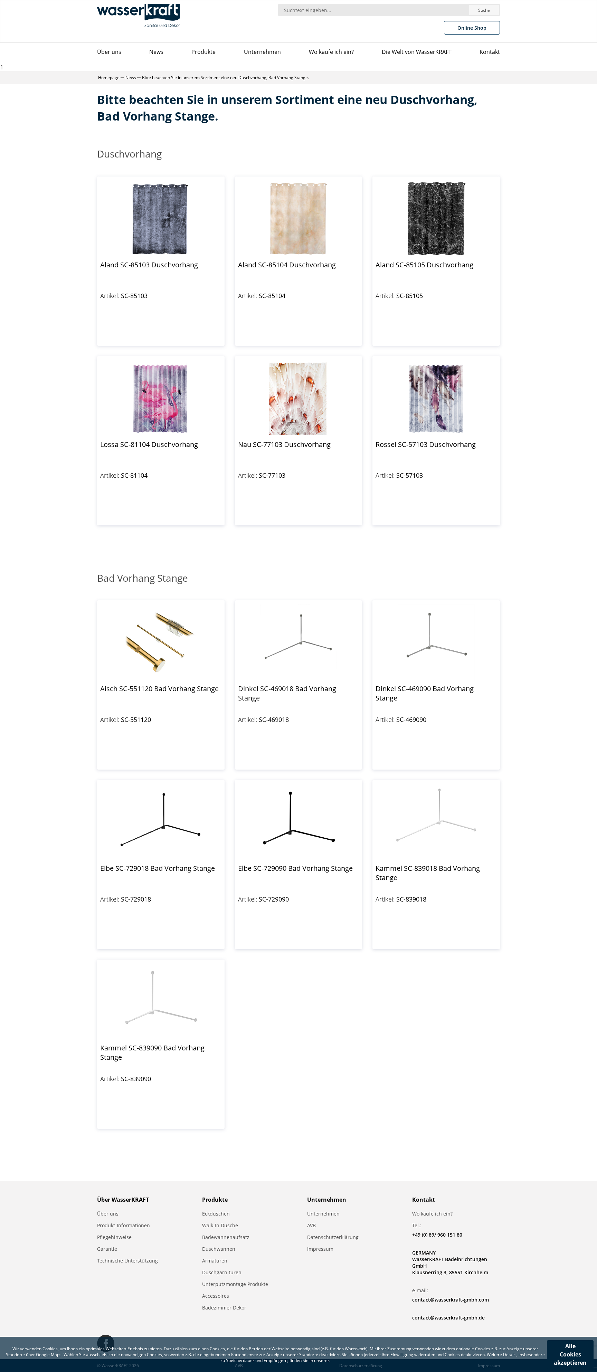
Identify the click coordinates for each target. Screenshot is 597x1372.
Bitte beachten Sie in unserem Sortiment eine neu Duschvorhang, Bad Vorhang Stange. (225, 77)
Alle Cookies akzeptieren (570, 1354)
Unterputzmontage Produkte (235, 1284)
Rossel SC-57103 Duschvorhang (426, 444)
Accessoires (215, 1296)
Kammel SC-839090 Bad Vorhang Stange (152, 1052)
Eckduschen (216, 1213)
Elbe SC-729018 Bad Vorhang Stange (157, 868)
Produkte (203, 52)
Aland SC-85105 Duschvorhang (424, 264)
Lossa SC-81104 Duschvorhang (149, 444)
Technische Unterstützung (127, 1260)
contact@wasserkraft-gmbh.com (450, 1299)
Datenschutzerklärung (333, 1237)
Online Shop (471, 28)
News (156, 52)
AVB (311, 1225)
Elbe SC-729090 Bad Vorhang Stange (295, 868)
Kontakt (490, 52)
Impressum (320, 1249)
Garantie (107, 1249)
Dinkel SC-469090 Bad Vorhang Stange (425, 693)
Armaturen (214, 1260)
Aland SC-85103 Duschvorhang (149, 264)
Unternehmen (262, 52)
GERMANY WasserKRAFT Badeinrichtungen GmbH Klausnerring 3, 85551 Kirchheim (450, 1262)
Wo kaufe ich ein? (331, 52)
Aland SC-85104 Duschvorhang (287, 264)
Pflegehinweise (114, 1237)
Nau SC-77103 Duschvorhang (284, 444)
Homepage (109, 78)
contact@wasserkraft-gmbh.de (448, 1317)
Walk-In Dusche (220, 1225)
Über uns (109, 52)
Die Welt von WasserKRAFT (417, 52)
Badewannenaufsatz (225, 1237)
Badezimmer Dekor (224, 1307)
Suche (484, 10)
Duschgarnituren (221, 1272)
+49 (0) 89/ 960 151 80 (437, 1234)
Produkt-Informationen (123, 1225)
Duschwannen (218, 1249)
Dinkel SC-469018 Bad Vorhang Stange (287, 693)
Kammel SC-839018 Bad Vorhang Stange (428, 873)
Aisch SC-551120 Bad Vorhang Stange (159, 688)
